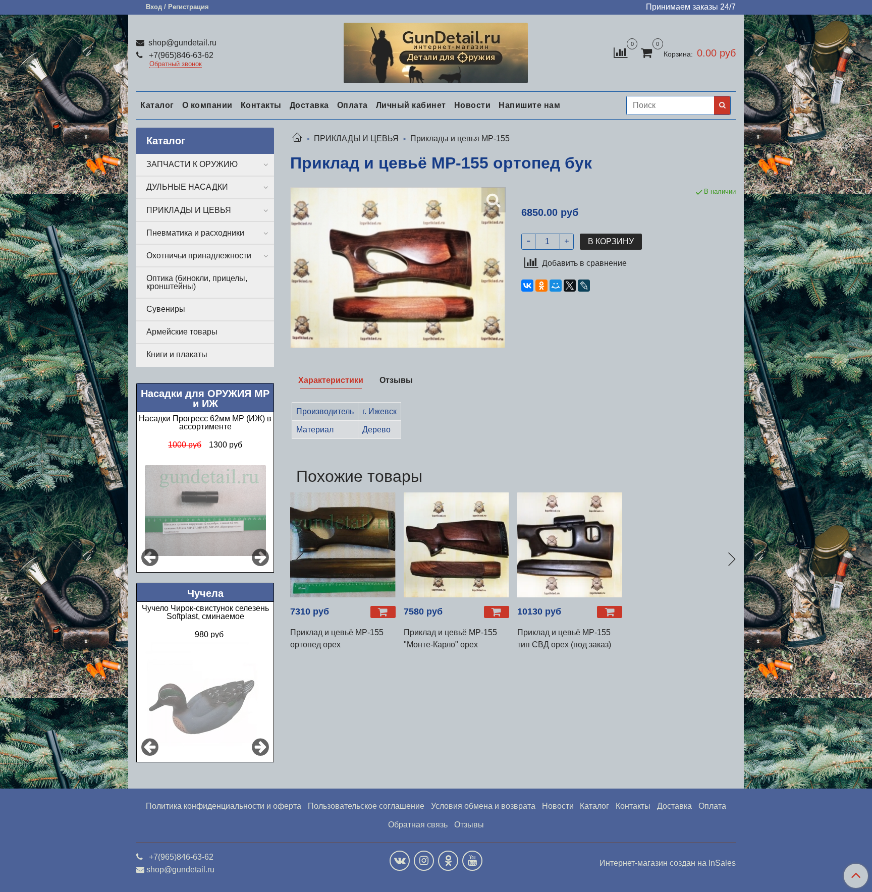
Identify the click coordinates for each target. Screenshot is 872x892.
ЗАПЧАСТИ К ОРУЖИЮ (192, 164)
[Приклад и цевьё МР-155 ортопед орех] (343, 545)
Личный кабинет (411, 105)
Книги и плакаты (176, 354)
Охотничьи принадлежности (198, 255)
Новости (472, 105)
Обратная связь (418, 824)
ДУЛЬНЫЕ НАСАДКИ (187, 187)
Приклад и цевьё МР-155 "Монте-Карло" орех (450, 638)
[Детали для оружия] (436, 50)
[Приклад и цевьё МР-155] (456, 545)
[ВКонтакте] (527, 286)
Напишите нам (529, 105)
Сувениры (165, 309)
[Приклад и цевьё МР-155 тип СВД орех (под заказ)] (570, 545)
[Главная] (297, 138)
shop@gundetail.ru (181, 42)
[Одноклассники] (541, 286)
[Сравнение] (620, 52)
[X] (570, 286)
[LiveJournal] (584, 286)
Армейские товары (181, 331)
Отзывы (469, 824)
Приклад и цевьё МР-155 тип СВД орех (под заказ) (564, 638)
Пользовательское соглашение (366, 806)
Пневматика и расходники (195, 233)
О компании (207, 105)
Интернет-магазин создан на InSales (668, 863)
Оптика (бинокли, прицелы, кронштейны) (196, 282)
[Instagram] (424, 861)
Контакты (261, 105)
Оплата (352, 105)
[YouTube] (472, 861)
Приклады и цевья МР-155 (460, 138)
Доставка (309, 105)
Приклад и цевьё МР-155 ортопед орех (337, 638)
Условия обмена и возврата (483, 806)
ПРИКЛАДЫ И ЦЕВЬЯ (356, 138)
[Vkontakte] (400, 861)
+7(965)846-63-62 (180, 55)
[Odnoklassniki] (448, 861)
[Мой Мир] (556, 286)
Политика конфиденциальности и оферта (223, 806)
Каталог (157, 105)
